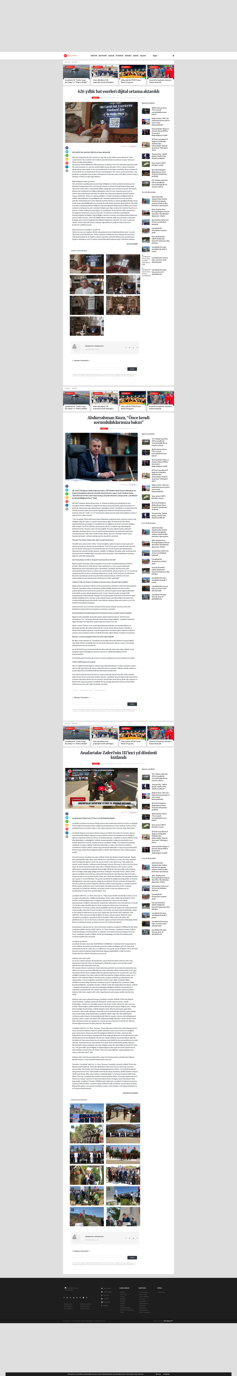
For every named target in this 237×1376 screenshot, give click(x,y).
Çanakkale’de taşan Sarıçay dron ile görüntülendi (159, 272)
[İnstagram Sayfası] (71, 1297)
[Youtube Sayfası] (74, 1297)
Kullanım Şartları (85, 1304)
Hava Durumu (143, 1292)
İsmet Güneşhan (102, 519)
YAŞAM (143, 56)
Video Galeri (107, 1292)
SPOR (122, 1312)
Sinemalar (142, 1305)
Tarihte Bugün (143, 1303)
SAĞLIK (111, 56)
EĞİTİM (94, 56)
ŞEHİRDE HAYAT (125, 1308)
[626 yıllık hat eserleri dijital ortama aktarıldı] (101, 122)
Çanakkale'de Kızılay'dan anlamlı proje (159, 230)
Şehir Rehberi (143, 1310)
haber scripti (126, 1321)
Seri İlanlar (142, 1308)
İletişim (105, 1305)
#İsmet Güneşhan (100, 690)
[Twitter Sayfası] (68, 1297)
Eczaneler (142, 1299)
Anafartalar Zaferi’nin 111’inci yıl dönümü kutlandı (160, 222)
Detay (159, 1374)
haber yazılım (135, 1321)
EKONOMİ (103, 56)
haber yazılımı (109, 1321)
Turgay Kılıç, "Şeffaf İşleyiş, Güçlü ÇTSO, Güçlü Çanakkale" (159, 156)
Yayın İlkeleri (68, 1306)
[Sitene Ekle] (87, 1297)
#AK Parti (75, 690)
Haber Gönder (84, 1308)
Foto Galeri (107, 1288)
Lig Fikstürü (143, 1301)
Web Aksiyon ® (168, 1321)
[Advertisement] (118, 13)
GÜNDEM (119, 56)
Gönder (132, 369)
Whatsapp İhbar (85, 1306)
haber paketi (118, 1321)
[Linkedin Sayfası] (77, 1297)
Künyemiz (107, 1302)
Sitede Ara (161, 1292)
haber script (143, 1321)
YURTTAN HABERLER (127, 1310)
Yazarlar (106, 1295)
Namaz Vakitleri (144, 1297)
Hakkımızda (68, 1304)
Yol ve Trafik (143, 1294)
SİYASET (128, 56)
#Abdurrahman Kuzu (86, 690)
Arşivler (106, 1299)
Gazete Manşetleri (144, 1312)
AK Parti (75, 503)
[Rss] (81, 1297)
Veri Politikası (68, 1308)
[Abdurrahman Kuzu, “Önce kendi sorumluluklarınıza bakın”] (101, 457)
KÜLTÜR (74, 62)
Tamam (166, 1374)
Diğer (155, 56)
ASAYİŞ (135, 56)
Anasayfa (67, 62)
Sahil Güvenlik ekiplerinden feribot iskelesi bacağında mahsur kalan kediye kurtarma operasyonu (160, 201)
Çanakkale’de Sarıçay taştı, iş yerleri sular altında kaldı (160, 260)
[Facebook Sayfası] (65, 1297)
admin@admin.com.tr (92, 349)
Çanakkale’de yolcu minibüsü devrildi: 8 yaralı (159, 249)
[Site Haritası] (84, 1297)
